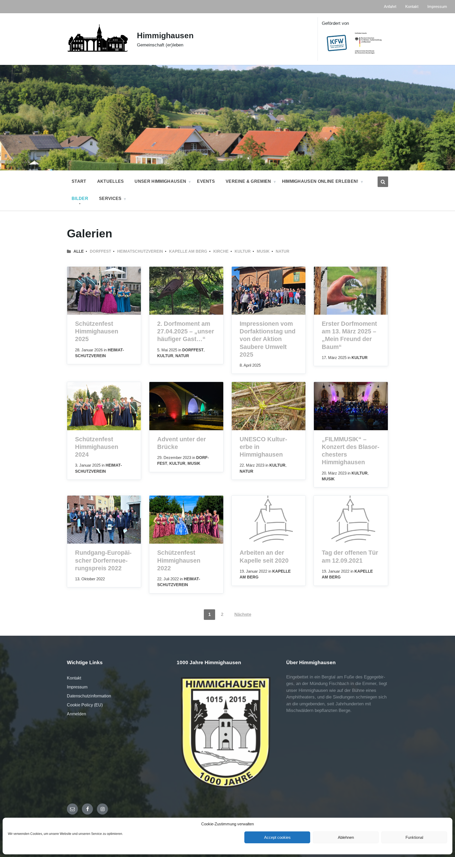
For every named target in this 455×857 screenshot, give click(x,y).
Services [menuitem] (110, 198)
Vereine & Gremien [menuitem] (248, 181)
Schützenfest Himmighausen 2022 (178, 560)
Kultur (243, 251)
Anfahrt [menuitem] (390, 6)
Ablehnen (346, 837)
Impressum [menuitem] (437, 6)
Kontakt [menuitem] (411, 6)
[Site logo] (98, 55)
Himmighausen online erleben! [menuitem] (320, 181)
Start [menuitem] (79, 181)
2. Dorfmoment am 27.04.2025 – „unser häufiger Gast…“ (185, 331)
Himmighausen (165, 35)
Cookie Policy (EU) (85, 705)
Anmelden (76, 714)
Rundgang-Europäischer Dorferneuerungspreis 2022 (103, 560)
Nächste (242, 614)
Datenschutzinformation (89, 696)
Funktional (414, 837)
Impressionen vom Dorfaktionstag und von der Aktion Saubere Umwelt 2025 (267, 339)
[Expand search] (383, 181)
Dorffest (100, 251)
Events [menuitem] (206, 181)
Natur (282, 251)
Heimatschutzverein (140, 251)
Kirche (221, 251)
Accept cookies (277, 837)
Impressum (77, 687)
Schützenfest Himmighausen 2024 (96, 447)
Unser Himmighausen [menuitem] (160, 181)
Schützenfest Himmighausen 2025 (96, 331)
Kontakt (74, 678)
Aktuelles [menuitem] (110, 181)
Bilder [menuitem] (80, 198)
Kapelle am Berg (188, 251)
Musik (263, 251)
